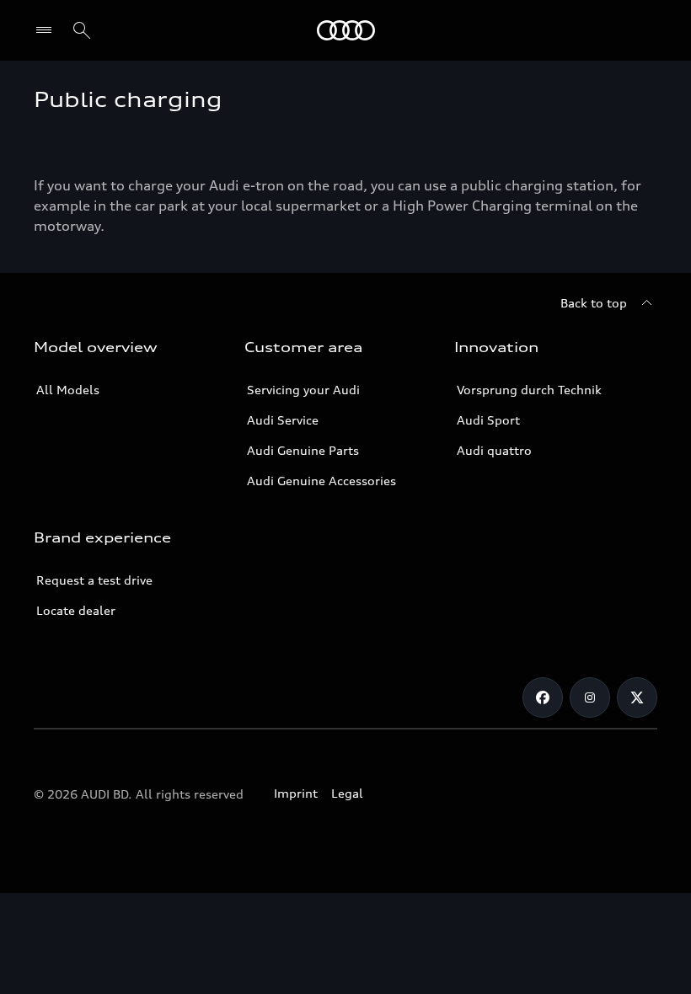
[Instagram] (590, 697)
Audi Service (283, 420)
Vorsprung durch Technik (529, 389)
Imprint (296, 793)
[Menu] (48, 30)
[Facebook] (542, 697)
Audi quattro (494, 450)
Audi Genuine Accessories (321, 480)
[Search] (82, 30)
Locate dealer (75, 610)
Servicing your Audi (303, 389)
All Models (67, 389)
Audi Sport (488, 420)
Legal (347, 793)
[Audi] (346, 30)
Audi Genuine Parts (303, 450)
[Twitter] (637, 697)
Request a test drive (94, 580)
